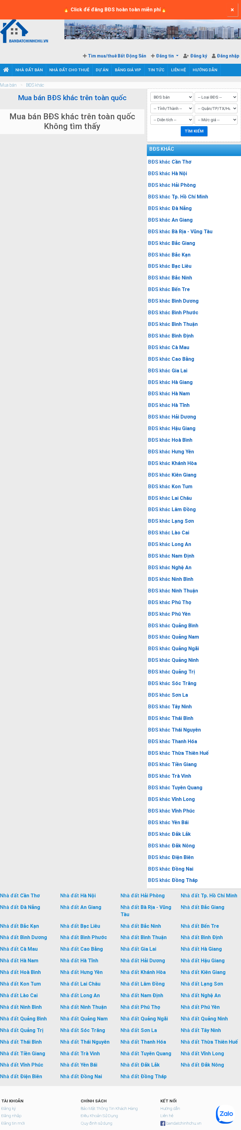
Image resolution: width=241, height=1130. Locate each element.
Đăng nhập (228, 55)
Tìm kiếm (194, 131)
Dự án (102, 70)
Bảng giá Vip (128, 70)
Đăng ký (199, 55)
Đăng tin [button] (165, 55)
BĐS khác (35, 85)
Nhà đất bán (29, 70)
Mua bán (8, 85)
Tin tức (156, 70)
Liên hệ (178, 70)
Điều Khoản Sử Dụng (99, 1115)
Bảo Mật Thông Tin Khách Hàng (109, 1108)
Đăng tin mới (13, 1123)
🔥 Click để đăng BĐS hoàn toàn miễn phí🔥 (115, 10)
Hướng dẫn (205, 70)
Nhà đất (20, 896)
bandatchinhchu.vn (183, 1123)
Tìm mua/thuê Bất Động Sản (117, 55)
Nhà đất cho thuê (69, 70)
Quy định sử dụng (96, 1123)
